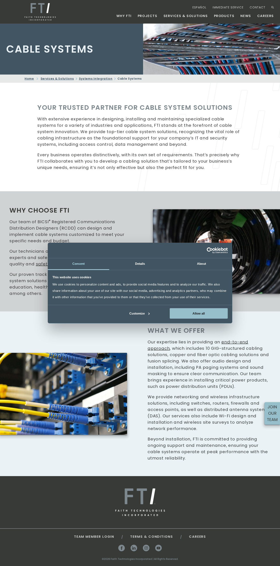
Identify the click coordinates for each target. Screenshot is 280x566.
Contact (257, 7)
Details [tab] (140, 263)
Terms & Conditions (151, 536)
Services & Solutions (186, 16)
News (245, 16)
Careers (265, 16)
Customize (137, 313)
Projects (147, 16)
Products (224, 16)
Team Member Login (94, 536)
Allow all (198, 313)
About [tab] (201, 263)
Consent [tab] (78, 263)
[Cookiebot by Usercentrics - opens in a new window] (210, 250)
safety (43, 264)
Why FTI (124, 16)
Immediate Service (228, 7)
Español (199, 7)
